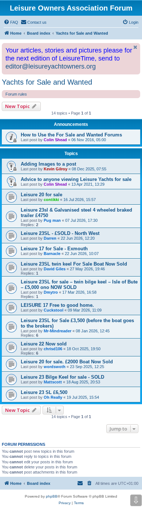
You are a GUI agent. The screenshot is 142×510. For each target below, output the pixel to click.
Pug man (52, 220)
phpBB (52, 496)
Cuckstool (53, 310)
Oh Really (53, 397)
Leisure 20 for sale (41, 194)
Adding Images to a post (48, 164)
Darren (50, 238)
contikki (51, 199)
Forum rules (16, 94)
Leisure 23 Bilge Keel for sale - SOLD (62, 377)
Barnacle (52, 253)
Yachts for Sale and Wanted (47, 82)
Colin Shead (55, 140)
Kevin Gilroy (55, 169)
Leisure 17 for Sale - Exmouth (54, 248)
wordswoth (55, 366)
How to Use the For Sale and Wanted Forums (71, 135)
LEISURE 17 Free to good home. (57, 305)
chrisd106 (53, 349)
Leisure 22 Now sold (44, 344)
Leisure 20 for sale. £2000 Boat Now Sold (67, 361)
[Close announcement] (135, 47)
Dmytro (51, 292)
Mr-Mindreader (57, 331)
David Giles (55, 269)
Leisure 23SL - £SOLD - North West (60, 233)
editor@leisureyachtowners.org (50, 66)
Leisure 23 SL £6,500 (44, 392)
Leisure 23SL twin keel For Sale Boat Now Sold (74, 264)
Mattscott (53, 382)
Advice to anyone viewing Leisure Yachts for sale (76, 179)
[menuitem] (11, 22)
